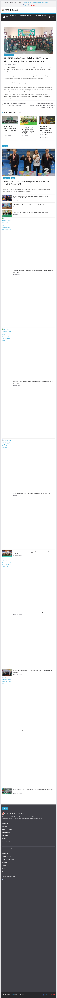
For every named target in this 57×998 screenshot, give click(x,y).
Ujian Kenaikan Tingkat (39, 15)
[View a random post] (53, 17)
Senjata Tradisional (7, 842)
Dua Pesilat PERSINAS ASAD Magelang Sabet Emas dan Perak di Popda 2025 (26, 182)
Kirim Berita (13, 19)
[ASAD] (4, 17)
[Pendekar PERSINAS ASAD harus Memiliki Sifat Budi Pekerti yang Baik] (47, 117)
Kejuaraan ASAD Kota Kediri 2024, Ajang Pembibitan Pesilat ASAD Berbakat (31, 493)
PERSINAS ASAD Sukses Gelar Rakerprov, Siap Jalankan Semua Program (15, 105)
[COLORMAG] (13, 812)
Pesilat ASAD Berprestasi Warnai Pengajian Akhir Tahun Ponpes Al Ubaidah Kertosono (32, 552)
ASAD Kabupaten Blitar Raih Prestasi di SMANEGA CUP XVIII (28, 731)
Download (22, 19)
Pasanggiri (4, 826)
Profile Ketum (39, 19)
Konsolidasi (13, 15)
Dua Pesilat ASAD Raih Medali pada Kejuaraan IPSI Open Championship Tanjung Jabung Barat (33, 382)
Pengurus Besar (6, 832)
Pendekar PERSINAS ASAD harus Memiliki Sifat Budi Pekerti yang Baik (46, 130)
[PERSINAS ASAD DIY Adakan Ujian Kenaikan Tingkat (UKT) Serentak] (28, 117)
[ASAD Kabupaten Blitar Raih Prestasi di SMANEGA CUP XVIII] (7, 732)
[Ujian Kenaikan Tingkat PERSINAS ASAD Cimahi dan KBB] (10, 117)
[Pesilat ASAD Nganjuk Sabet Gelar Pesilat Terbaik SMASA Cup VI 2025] (7, 213)
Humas (14, 64)
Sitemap (30, 19)
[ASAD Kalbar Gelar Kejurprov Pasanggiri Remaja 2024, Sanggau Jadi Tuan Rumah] (7, 613)
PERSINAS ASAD (6, 178)
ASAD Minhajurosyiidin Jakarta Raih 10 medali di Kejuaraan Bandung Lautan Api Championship (33, 271)
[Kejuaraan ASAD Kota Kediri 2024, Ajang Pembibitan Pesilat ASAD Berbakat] (7, 494)
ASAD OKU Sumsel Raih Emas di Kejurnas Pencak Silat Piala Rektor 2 (30, 204)
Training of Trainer (25, 15)
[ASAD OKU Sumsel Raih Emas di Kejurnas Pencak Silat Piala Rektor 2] (7, 206)
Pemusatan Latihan (7, 829)
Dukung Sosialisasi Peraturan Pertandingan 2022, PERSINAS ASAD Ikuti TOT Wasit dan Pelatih (41, 106)
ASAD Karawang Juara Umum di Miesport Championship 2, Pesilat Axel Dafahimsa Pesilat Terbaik (30, 197)
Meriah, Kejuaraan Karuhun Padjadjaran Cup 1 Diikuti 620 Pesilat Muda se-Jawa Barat (33, 790)
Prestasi (12, 178)
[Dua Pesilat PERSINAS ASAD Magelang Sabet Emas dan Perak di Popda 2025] (28, 162)
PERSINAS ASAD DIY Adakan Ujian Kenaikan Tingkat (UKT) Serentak (28, 130)
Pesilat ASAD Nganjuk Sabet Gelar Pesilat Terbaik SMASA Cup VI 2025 (30, 212)
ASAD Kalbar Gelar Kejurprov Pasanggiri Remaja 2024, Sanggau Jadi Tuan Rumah (33, 612)
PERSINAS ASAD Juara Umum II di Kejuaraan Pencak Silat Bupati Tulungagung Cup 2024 (32, 671)
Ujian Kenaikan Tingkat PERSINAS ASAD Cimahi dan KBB (10, 129)
